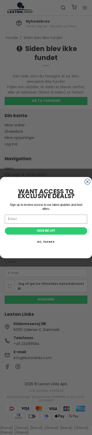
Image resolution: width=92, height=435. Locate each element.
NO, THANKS (46, 241)
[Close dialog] (87, 181)
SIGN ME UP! (46, 230)
